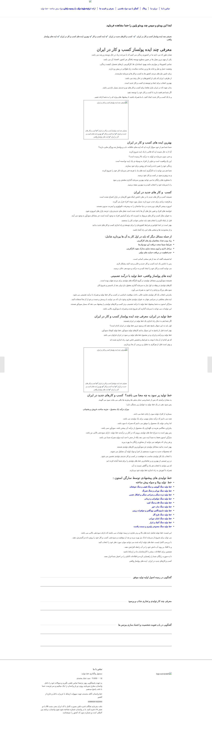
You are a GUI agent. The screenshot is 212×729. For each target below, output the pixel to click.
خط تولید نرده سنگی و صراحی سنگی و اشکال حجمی (150, 494)
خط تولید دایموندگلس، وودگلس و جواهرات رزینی (152, 510)
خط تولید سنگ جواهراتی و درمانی (158, 498)
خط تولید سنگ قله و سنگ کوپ (159, 502)
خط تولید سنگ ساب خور (162, 506)
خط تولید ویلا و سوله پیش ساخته (154, 482)
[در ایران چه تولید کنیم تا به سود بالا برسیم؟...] (210, 365)
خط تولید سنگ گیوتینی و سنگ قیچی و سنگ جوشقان (151, 486)
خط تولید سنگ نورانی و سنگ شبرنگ (157, 490)
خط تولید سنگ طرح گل (162, 514)
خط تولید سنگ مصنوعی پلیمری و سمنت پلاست (153, 526)
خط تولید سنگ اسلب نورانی (160, 518)
